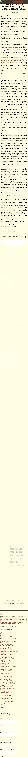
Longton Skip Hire (18, 270)
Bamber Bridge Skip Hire (8, 278)
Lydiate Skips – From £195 (6, 676)
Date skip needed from (6, 742)
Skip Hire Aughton (6, 273)
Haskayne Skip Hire (8, 348)
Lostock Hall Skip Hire (19, 275)
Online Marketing (12, 603)
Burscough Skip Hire (8, 305)
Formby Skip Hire (8, 341)
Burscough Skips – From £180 (7, 650)
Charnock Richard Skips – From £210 (9, 651)
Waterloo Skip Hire (19, 363)
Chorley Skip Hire (7, 315)
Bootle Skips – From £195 (6, 648)
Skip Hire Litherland (18, 265)
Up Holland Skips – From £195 (7, 700)
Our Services (3, 613)
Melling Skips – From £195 (6, 681)
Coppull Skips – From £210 (6, 654)
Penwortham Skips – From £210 (7, 684)
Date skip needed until (6, 749)
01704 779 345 (17, 425)
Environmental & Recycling (8, 213)
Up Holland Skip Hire (19, 353)
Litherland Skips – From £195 (7, 675)
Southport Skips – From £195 (7, 695)
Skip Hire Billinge (8, 287)
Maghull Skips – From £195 (6, 678)
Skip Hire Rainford (17, 307)
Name (2, 718)
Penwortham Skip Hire (18, 302)
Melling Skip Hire (19, 292)
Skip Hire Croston (6, 328)
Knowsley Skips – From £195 (7, 667)
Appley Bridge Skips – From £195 (8, 638)
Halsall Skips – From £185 (6, 663)
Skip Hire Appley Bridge (8, 268)
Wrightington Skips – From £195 (7, 703)
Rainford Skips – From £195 (6, 685)
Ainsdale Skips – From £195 (6, 635)
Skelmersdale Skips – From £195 (7, 694)
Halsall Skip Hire (8, 344)
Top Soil (2, 631)
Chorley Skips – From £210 (6, 653)
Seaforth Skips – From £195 (6, 689)
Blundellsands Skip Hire (7, 297)
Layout (1, 740)
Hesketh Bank (11, 177)
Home (1, 612)
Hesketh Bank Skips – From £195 (8, 666)
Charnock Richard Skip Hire (8, 310)
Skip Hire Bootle (8, 301)
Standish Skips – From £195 (6, 697)
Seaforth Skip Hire (18, 315)
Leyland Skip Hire (18, 260)
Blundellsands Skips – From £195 (8, 647)
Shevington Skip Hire (19, 328)
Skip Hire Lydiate (19, 279)
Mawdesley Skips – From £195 (7, 679)
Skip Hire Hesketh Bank (7, 353)
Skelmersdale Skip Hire (18, 333)
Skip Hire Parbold (17, 297)
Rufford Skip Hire (19, 311)
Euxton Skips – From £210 (6, 660)
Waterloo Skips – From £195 (6, 701)
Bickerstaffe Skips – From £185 (7, 642)
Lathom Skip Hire (8, 362)
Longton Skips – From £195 (6, 672)
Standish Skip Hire (19, 343)
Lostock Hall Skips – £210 (6, 673)
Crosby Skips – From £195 (6, 656)
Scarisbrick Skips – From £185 (7, 688)
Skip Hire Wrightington (18, 358)
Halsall (3, 177)
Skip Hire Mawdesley (18, 288)
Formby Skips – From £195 (6, 661)
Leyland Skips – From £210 (6, 670)
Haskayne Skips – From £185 (7, 664)
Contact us (2, 707)
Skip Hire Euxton (8, 338)
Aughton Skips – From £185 (6, 639)
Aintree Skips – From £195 (6, 637)
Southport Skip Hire (19, 338)
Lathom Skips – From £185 (6, 669)
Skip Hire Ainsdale (6, 260)
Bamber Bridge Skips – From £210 (8, 641)
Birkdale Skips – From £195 (6, 645)
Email (1, 725)
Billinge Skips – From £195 (6, 644)
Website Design (12, 601)
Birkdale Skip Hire (7, 292)
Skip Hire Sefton (19, 319)
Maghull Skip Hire (18, 283)
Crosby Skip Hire (8, 324)
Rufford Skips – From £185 (6, 686)
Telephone (3, 733)
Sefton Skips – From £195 (6, 691)
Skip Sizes (2, 614)
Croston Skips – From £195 (6, 657)
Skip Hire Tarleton (17, 348)
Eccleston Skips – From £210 (7, 659)
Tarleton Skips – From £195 (6, 698)
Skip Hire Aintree (8, 264)
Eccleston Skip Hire (8, 333)
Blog (1, 706)
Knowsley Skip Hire (8, 358)
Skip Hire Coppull (6, 320)
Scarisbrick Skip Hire (19, 323)
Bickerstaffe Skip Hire (8, 283)
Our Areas (2, 634)
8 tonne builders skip (16, 68)
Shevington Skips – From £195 (7, 692)
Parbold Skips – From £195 (6, 682)
